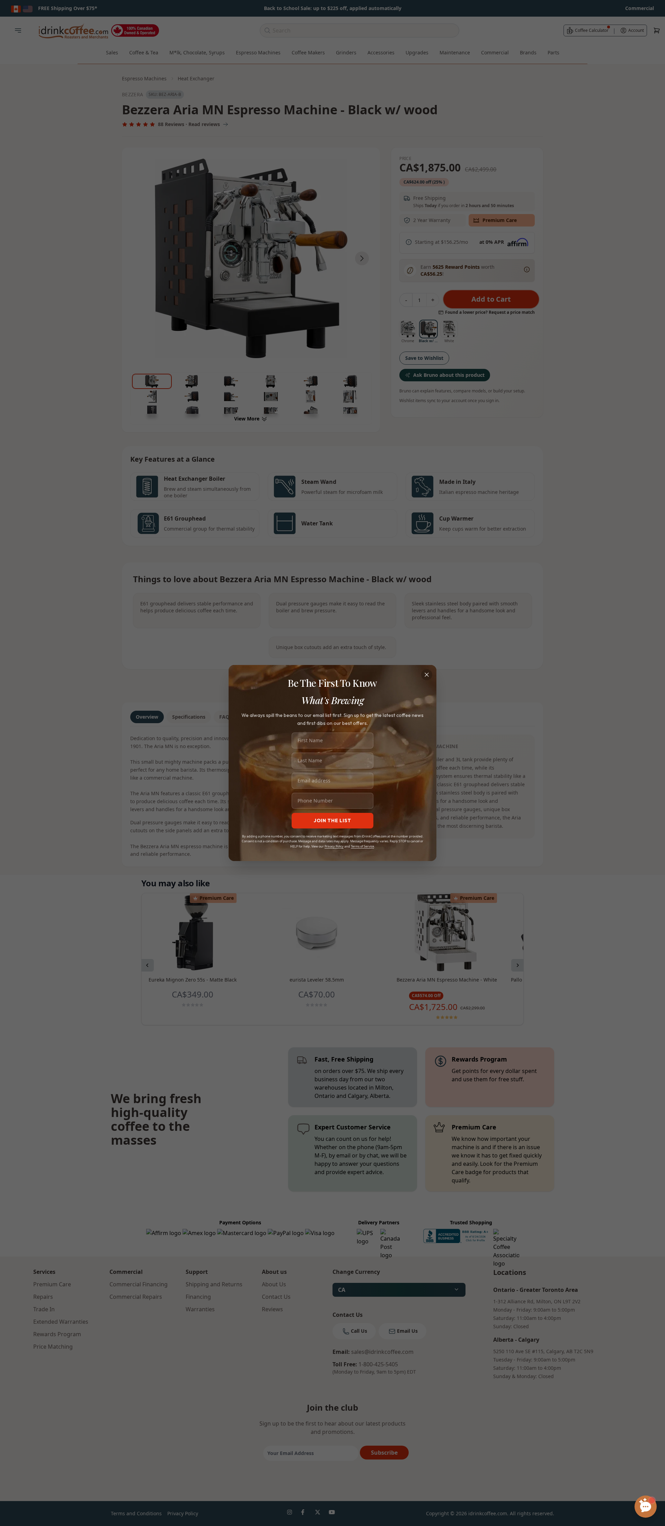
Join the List (332, 820)
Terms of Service (362, 846)
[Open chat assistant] (646, 1507)
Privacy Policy (334, 846)
